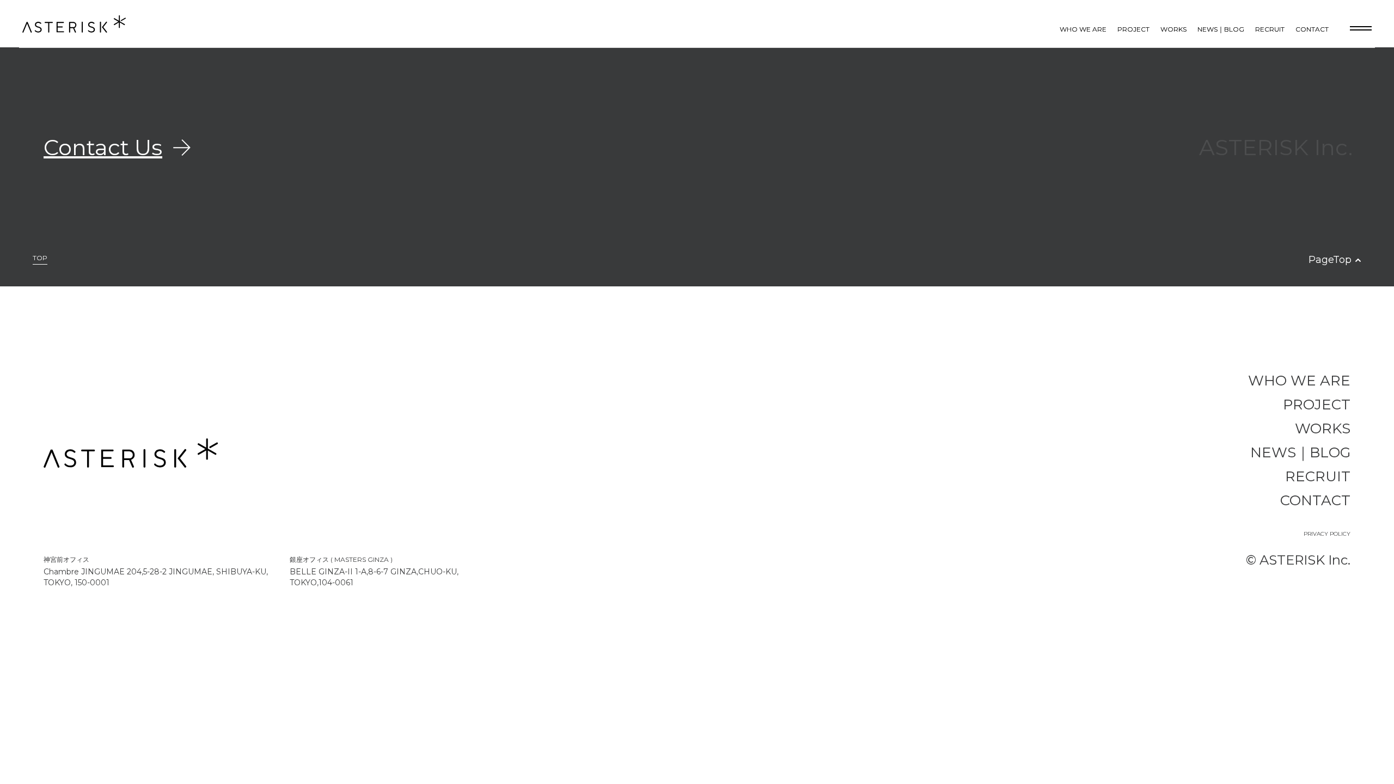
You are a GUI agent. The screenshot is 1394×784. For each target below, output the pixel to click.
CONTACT (1312, 29)
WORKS (1173, 29)
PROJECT (1133, 29)
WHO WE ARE (1083, 29)
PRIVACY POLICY (1327, 533)
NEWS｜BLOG (1220, 29)
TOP (40, 258)
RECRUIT (1270, 29)
